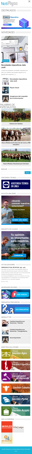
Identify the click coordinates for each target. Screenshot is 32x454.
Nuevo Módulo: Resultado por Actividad (16, 163)
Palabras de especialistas (8, 105)
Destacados (8, 10)
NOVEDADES (8, 32)
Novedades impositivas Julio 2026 (18, 80)
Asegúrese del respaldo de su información (19, 97)
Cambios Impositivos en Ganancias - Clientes (17, 322)
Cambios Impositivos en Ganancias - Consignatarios (18, 330)
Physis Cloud (14, 88)
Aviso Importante (15, 337)
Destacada (5, 60)
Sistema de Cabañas (16, 123)
